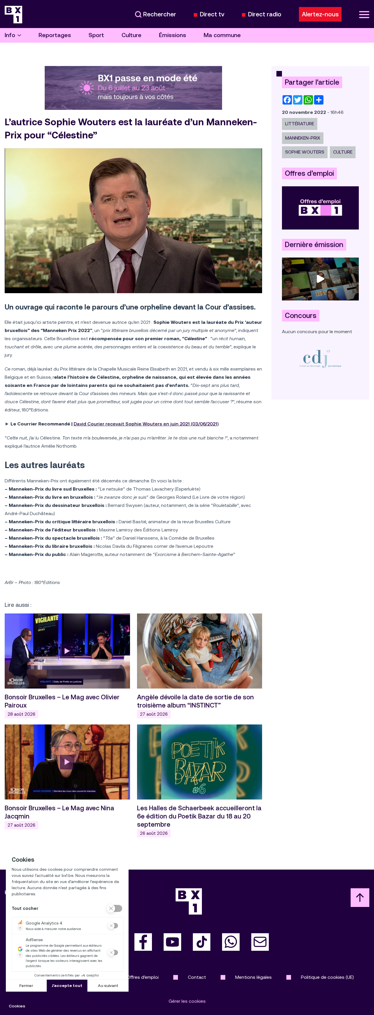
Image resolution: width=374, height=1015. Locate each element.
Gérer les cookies (187, 1001)
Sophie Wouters (304, 152)
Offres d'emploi (143, 977)
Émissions (172, 35)
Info (10, 35)
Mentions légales (253, 977)
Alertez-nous (320, 14)
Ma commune (222, 35)
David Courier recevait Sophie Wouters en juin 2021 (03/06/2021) (146, 423)
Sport (96, 35)
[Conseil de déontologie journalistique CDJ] (320, 359)
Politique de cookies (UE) (327, 977)
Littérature (299, 123)
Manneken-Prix (302, 138)
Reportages (55, 35)
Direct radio (264, 14)
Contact (197, 977)
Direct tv (212, 14)
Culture (131, 35)
